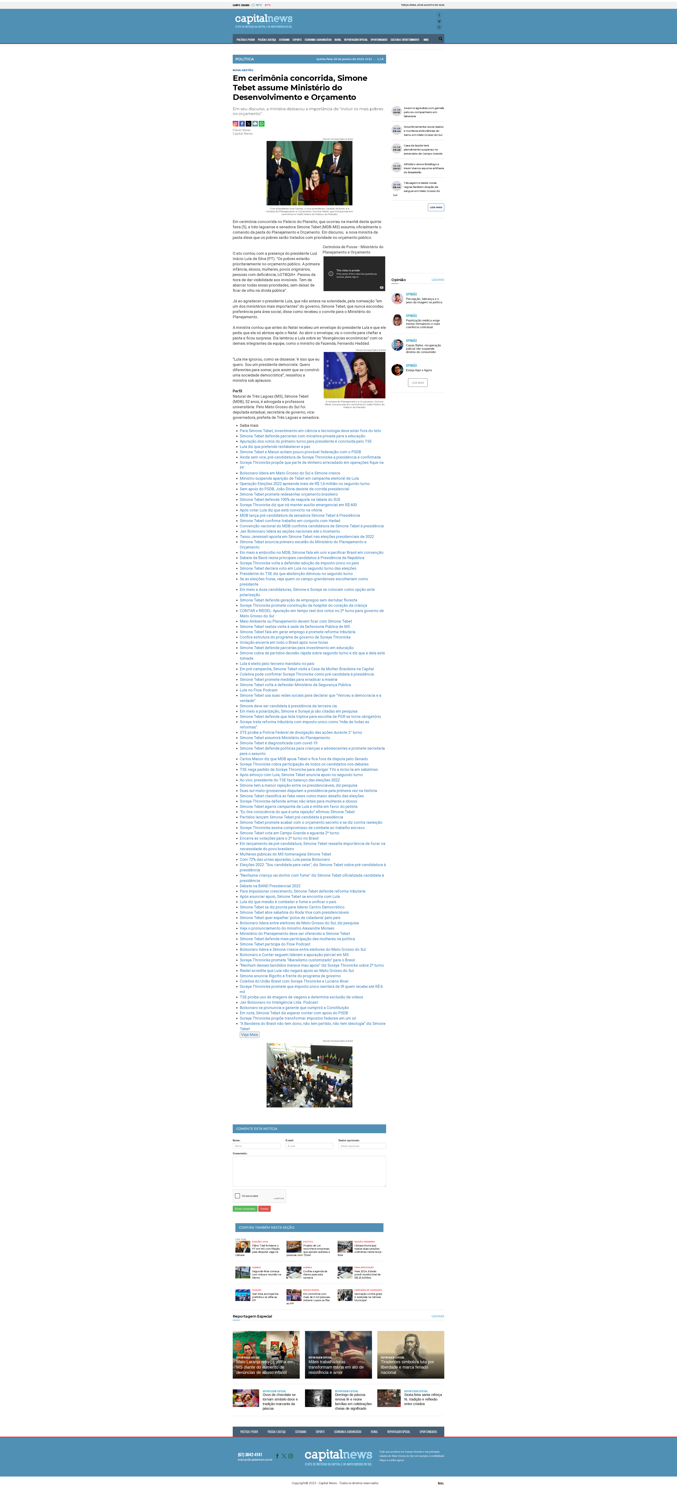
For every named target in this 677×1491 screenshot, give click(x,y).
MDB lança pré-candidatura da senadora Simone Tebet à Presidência (300, 515)
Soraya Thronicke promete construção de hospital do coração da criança (303, 605)
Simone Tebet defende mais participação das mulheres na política (297, 939)
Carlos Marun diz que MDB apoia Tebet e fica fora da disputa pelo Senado (304, 759)
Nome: (236, 1140)
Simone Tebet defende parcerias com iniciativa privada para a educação (302, 436)
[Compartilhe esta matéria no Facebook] (242, 123)
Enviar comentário (245, 1208)
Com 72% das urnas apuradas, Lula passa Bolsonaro (285, 859)
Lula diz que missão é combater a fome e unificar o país (288, 902)
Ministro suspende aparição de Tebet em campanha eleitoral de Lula (299, 478)
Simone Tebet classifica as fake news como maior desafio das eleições (302, 796)
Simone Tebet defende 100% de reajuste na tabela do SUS (290, 499)
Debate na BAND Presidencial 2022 (270, 886)
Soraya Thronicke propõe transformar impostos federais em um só (298, 1018)
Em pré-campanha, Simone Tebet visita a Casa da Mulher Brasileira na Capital (307, 669)
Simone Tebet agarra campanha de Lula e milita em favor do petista (299, 806)
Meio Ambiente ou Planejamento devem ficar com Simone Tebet (296, 621)
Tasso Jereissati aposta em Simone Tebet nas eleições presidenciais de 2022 (307, 536)
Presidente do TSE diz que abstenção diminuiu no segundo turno (296, 573)
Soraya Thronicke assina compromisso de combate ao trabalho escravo (302, 828)
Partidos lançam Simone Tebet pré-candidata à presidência (291, 817)
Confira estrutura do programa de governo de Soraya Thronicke (295, 637)
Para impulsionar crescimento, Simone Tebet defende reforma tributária (302, 891)
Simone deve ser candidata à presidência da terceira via (288, 706)
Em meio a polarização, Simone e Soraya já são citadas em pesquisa (299, 711)
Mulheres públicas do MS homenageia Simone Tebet (285, 854)
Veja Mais (249, 1034)
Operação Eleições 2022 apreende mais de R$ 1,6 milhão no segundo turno (305, 483)
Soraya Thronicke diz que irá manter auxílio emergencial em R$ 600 (298, 505)
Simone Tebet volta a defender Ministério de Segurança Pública (295, 685)
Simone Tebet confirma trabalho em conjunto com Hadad (290, 521)
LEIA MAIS (436, 207)
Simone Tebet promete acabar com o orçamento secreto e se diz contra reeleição (311, 822)
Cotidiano (284, 39)
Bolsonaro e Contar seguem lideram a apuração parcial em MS (294, 955)
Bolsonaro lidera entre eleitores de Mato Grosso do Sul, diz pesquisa (299, 923)
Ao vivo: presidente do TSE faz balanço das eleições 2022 (290, 780)
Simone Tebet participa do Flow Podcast (275, 944)
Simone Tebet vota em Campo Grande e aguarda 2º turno (289, 833)
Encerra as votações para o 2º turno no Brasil (279, 838)
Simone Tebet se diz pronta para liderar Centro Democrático (292, 907)
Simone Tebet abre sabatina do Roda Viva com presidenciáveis (294, 912)
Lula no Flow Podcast (258, 690)
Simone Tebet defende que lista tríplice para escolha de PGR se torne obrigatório (310, 716)
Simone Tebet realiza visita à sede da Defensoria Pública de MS (295, 626)
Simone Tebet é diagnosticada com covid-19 (278, 743)
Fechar (265, 1208)
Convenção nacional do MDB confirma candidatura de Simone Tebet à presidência (312, 526)
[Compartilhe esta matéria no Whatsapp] (261, 123)
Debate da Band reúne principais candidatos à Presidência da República (302, 558)
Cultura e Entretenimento (405, 39)
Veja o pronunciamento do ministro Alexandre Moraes (287, 928)
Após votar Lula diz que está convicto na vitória (281, 510)
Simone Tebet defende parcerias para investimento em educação (297, 648)
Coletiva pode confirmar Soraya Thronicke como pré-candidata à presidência (307, 674)
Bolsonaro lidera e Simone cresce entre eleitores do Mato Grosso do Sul (303, 949)
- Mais (425, 39)
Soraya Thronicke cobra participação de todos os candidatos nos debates (304, 764)
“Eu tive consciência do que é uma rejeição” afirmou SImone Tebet (297, 812)
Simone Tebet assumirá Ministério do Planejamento (285, 738)
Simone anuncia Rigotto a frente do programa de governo (290, 976)
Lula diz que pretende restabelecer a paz (275, 446)
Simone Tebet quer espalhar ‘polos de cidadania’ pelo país (290, 917)
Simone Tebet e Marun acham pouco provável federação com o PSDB (300, 452)
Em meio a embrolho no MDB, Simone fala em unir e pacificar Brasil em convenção (311, 552)
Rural (337, 39)
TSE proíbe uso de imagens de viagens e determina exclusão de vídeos (301, 997)
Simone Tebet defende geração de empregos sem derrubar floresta (298, 600)
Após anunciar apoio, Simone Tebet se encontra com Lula (290, 896)
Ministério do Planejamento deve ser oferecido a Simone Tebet (295, 933)
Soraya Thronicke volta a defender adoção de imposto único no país (299, 563)
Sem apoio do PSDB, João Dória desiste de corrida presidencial (294, 489)
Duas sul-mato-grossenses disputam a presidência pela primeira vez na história (308, 790)
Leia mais (240, 1239)
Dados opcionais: (349, 1140)
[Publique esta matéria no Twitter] (248, 123)
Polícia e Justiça (267, 39)
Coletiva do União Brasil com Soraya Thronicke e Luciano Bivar (294, 981)
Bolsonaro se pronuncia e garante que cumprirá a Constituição (294, 1007)
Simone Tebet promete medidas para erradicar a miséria (288, 679)
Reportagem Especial (356, 39)
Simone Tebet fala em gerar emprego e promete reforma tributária (297, 632)
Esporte (296, 39)
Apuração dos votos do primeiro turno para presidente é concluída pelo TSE (306, 441)
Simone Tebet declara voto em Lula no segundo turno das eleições (298, 568)
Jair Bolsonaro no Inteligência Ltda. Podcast (279, 1002)
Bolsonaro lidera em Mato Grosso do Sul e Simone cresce (290, 473)
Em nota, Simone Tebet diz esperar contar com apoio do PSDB (294, 1013)
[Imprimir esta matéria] (255, 123)
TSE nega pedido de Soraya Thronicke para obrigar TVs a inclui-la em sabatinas (309, 769)
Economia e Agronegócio (318, 39)
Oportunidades (379, 39)
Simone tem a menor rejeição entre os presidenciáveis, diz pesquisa (298, 785)
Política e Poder (246, 39)
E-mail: (290, 1140)
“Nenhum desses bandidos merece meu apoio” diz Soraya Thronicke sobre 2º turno (312, 965)
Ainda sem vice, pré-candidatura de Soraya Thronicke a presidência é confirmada (310, 457)
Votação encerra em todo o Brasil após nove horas (284, 642)
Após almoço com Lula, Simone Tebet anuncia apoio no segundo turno (301, 775)
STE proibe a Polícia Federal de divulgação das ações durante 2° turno (301, 732)
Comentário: (240, 1153)
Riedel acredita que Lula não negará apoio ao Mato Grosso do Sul (297, 970)
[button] (441, 37)
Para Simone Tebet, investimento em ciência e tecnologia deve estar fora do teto (310, 431)
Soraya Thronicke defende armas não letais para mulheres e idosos (298, 801)
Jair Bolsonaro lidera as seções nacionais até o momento (290, 531)
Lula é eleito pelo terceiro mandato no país (277, 663)
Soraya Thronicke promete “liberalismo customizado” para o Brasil (297, 960)
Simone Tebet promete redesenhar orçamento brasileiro (289, 494)
